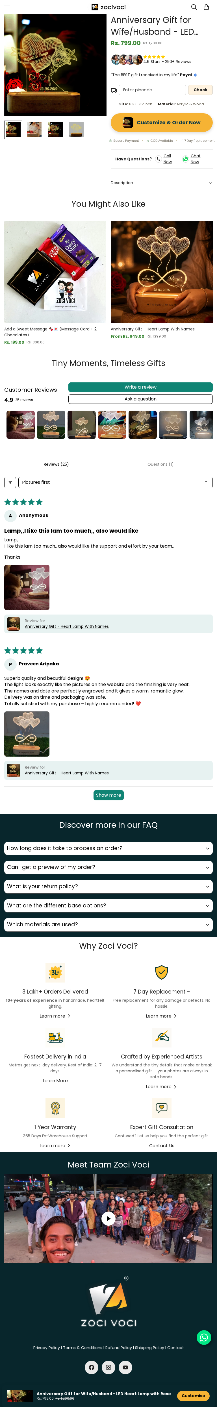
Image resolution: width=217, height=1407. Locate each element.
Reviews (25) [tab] (56, 464)
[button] (206, 7)
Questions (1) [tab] (160, 464)
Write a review (141, 387)
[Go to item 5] (143, 425)
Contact (175, 1348)
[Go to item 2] (51, 425)
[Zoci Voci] (108, 7)
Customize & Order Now (169, 122)
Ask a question (141, 399)
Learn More (55, 1080)
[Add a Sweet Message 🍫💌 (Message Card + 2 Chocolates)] (55, 272)
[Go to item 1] (20, 425)
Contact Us (161, 1145)
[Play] (108, 1218)
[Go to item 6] (173, 425)
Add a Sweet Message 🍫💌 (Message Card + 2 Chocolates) (50, 332)
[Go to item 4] (112, 425)
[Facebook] (91, 1367)
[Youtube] (125, 1367)
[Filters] (10, 482)
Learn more (52, 1016)
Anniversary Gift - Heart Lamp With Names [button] (67, 626)
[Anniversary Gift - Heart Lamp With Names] (162, 272)
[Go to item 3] (82, 425)
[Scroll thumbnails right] (206, 424)
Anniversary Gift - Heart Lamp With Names (153, 329)
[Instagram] (108, 1367)
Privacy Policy (46, 1348)
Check (200, 90)
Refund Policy (118, 1348)
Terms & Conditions (82, 1348)
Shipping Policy (149, 1348)
